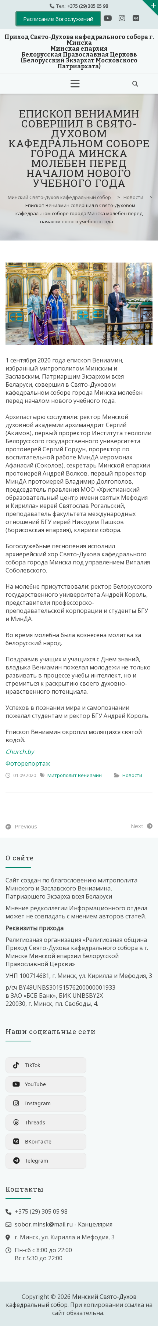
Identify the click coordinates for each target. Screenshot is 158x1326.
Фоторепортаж (28, 763)
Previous (26, 826)
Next (137, 826)
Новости (132, 775)
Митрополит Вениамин (74, 775)
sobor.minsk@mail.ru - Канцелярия (63, 1224)
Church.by (20, 752)
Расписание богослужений (58, 18)
